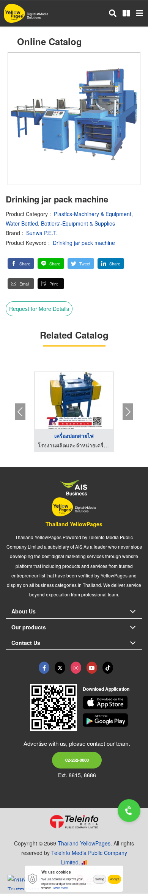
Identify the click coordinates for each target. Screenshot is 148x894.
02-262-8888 (77, 760)
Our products (28, 627)
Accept (114, 879)
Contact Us (25, 642)
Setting (99, 879)
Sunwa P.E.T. (42, 233)
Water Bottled (22, 223)
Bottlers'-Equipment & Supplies (78, 223)
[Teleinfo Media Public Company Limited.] (74, 821)
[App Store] (113, 702)
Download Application (106, 688)
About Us (23, 611)
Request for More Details (39, 308)
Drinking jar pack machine (84, 242)
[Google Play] (113, 720)
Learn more (60, 888)
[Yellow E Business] (44, 668)
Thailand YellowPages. (85, 843)
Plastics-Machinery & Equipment (92, 214)
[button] (21, 263)
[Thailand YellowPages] (60, 668)
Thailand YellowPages (74, 524)
